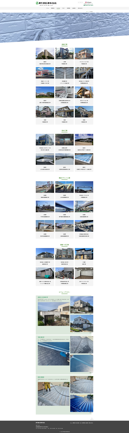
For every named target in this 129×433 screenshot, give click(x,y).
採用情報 (68, 8)
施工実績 (58, 8)
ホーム (48, 8)
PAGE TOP (92, 419)
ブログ (63, 8)
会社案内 (73, 8)
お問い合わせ (80, 8)
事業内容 (52, 8)
